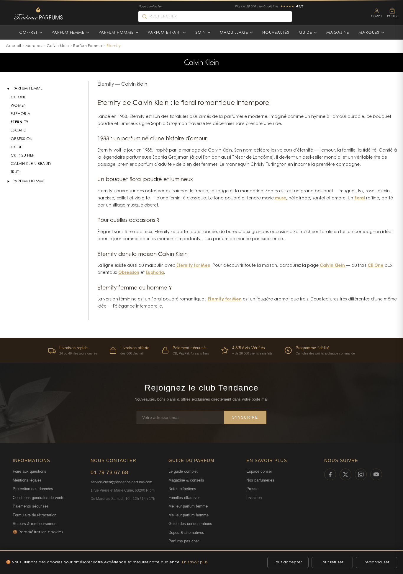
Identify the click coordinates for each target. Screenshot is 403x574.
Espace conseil (259, 471)
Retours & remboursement (35, 523)
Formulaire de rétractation (34, 515)
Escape (18, 130)
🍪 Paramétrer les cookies (38, 532)
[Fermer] (8, 88)
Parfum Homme (116, 33)
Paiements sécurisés (31, 506)
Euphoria (20, 114)
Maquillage (234, 33)
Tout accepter (288, 562)
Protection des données (33, 489)
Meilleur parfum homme (188, 515)
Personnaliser (376, 562)
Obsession (22, 139)
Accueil (13, 46)
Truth (16, 172)
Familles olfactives (184, 497)
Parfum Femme (68, 33)
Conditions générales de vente (38, 497)
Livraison (254, 497)
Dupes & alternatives (186, 532)
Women (19, 106)
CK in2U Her (23, 155)
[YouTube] (376, 474)
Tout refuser (332, 562)
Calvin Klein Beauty (31, 164)
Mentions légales (27, 480)
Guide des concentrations (190, 523)
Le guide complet (183, 471)
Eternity (19, 122)
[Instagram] (361, 474)
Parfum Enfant (164, 33)
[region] (201, 350)
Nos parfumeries (260, 480)
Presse (252, 489)
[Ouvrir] (8, 181)
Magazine (337, 33)
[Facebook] (330, 474)
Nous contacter (150, 6)
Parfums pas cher (183, 541)
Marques (368, 33)
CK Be (16, 147)
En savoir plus (195, 562)
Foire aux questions (29, 471)
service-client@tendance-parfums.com (121, 482)
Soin (200, 33)
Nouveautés (275, 33)
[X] (345, 474)
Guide (305, 33)
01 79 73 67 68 (109, 472)
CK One (18, 97)
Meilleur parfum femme (188, 506)
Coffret (28, 33)
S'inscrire (245, 417)
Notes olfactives (182, 489)
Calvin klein (58, 46)
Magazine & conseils (186, 480)
